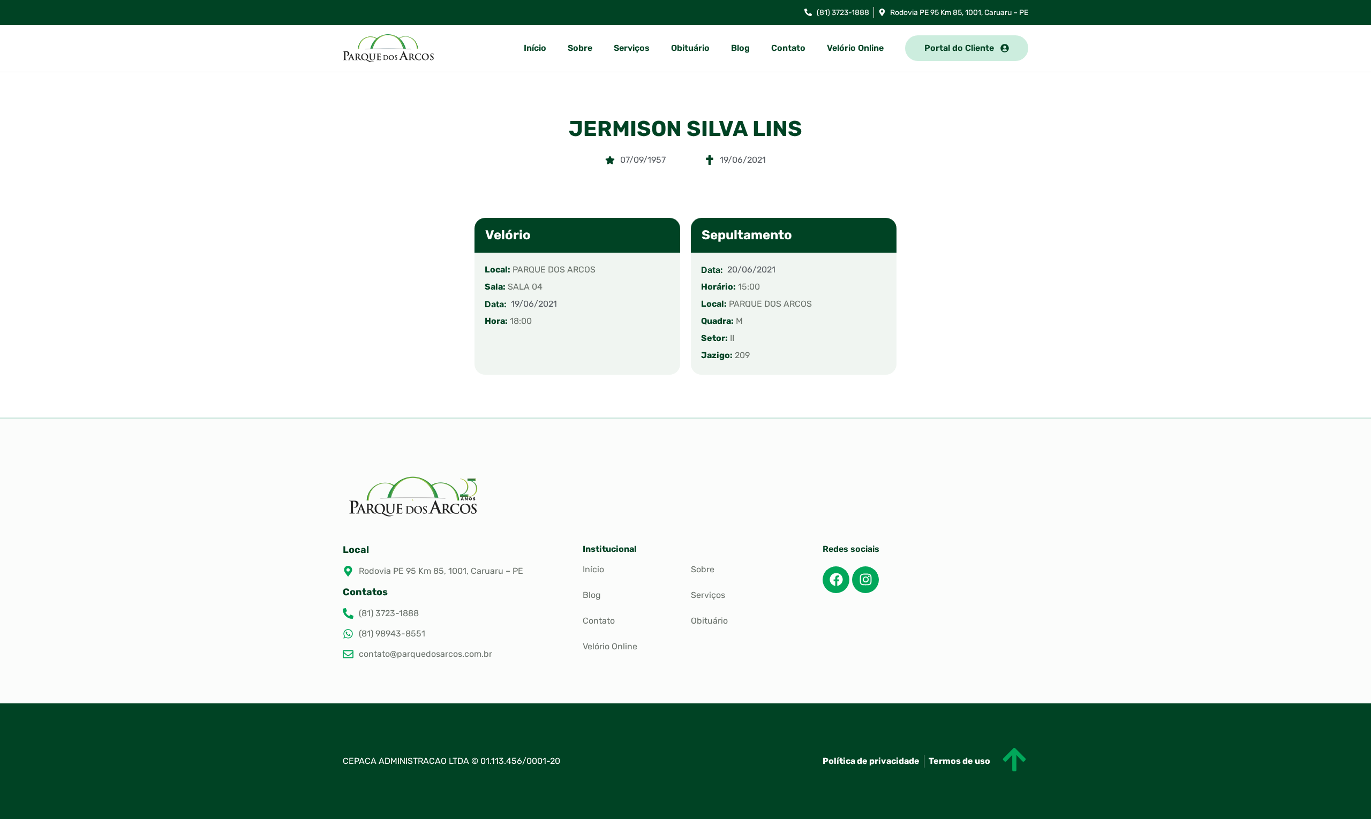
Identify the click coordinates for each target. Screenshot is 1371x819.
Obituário (690, 48)
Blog (740, 48)
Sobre (580, 48)
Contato (788, 48)
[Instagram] (865, 579)
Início (535, 48)
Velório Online (855, 48)
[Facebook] (836, 579)
